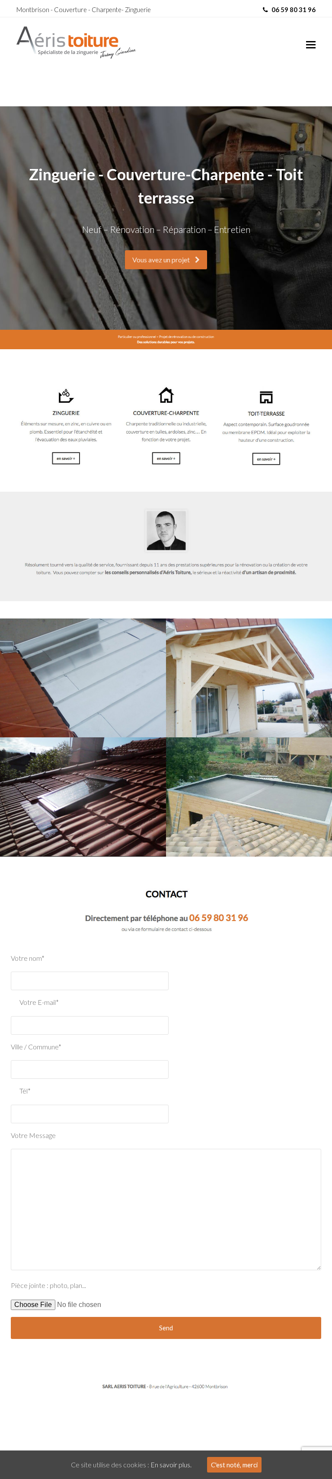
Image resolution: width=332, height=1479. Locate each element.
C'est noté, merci (234, 1465)
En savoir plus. (171, 1464)
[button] (311, 44)
